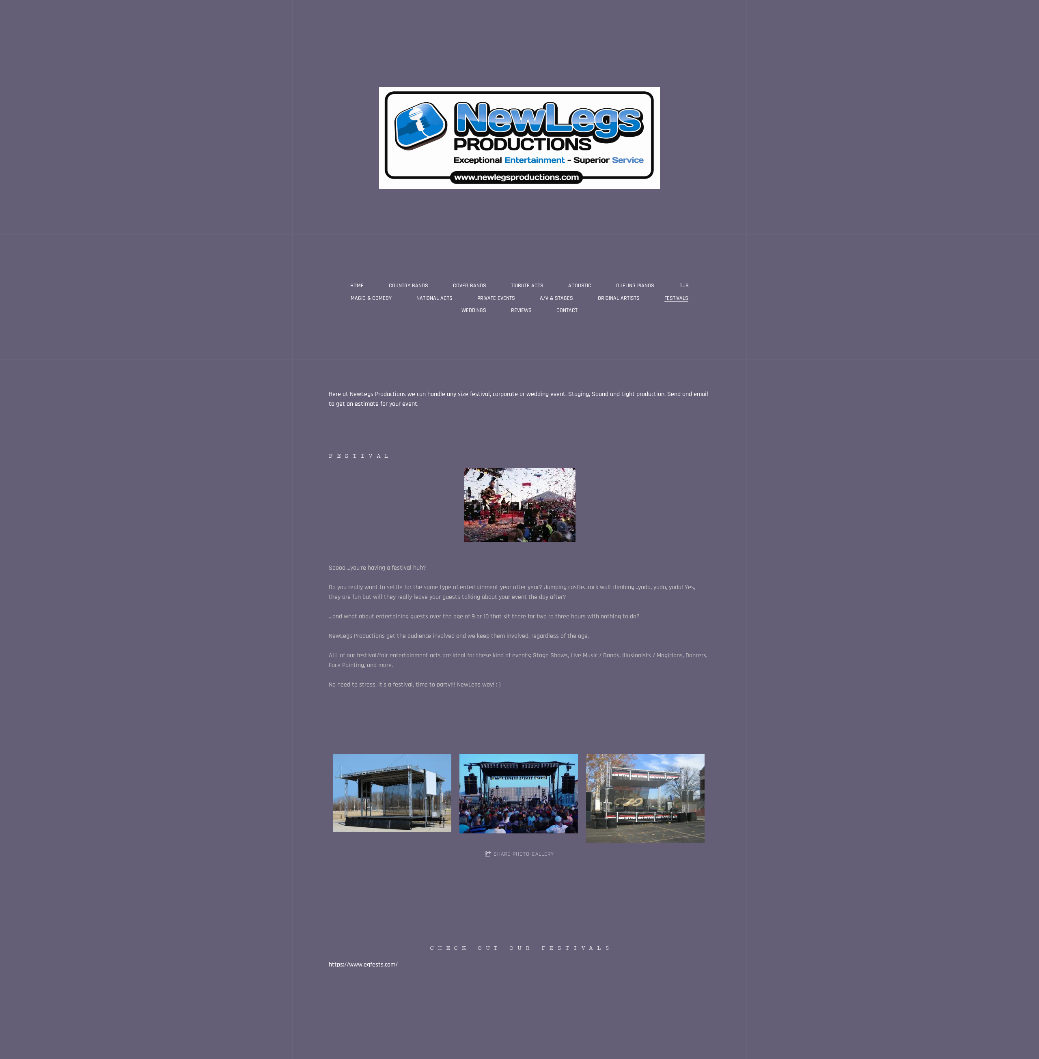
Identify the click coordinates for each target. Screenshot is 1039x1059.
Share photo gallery (524, 854)
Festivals (676, 298)
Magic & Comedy (371, 298)
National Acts (434, 298)
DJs (684, 285)
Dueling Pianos (635, 285)
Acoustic (579, 285)
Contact (567, 310)
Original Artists (619, 298)
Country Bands (408, 285)
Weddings (473, 310)
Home (357, 285)
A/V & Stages (556, 298)
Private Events (496, 298)
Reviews (521, 310)
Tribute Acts (527, 285)
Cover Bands (469, 285)
